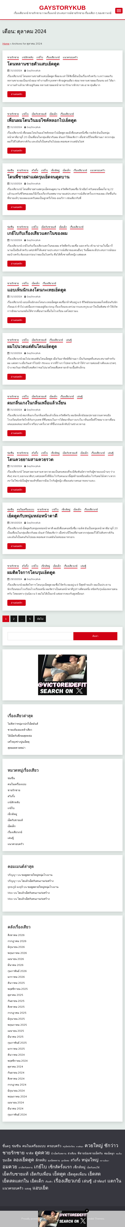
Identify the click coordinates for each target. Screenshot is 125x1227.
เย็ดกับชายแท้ (39, 113)
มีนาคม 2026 (15, 965)
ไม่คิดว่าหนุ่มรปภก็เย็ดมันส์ (23, 723)
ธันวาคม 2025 (16, 982)
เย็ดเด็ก (53, 113)
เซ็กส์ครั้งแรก (60, 1166)
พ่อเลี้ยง (119, 1154)
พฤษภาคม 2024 (17, 1096)
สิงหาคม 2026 (16, 935)
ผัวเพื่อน (72, 1153)
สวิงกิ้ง (35, 170)
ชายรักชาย (13, 57)
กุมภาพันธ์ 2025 (17, 1042)
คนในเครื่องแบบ (25, 509)
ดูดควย (42, 1152)
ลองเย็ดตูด (23, 1159)
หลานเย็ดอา (104, 1161)
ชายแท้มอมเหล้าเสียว (20, 729)
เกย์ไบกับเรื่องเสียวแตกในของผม (37, 233)
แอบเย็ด (40, 1188)
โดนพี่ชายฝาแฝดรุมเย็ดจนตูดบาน (38, 176)
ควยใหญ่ (94, 1145)
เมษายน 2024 (16, 1102)
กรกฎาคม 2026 (17, 941)
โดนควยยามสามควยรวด (30, 459)
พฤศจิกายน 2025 (18, 988)
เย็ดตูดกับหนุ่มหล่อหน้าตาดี (32, 515)
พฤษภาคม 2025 (17, 1024)
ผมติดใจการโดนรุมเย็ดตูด (31, 572)
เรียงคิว (48, 1181)
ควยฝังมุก (79, 1146)
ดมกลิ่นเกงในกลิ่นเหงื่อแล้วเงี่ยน (36, 402)
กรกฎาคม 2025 (17, 1012)
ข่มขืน (10, 170)
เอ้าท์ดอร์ (99, 1181)
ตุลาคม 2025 (15, 994)
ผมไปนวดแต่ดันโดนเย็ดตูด (32, 346)
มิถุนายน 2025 (16, 1018)
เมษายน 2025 (16, 1030)
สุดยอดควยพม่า (16, 747)
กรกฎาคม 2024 (17, 1084)
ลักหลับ (40, 1160)
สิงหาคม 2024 (16, 1078)
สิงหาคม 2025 (16, 1006)
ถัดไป (40, 618)
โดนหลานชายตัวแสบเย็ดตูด (33, 63)
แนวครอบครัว (70, 57)
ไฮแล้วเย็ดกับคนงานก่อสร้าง (37, 880)
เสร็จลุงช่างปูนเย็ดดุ (18, 741)
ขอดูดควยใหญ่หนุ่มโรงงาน (36, 874)
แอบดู (28, 1188)
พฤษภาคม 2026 (17, 953)
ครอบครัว (54, 1146)
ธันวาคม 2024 (16, 1054)
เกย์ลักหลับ (27, 57)
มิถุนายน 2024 (16, 1090)
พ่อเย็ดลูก (109, 1153)
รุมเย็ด (7, 1160)
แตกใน (114, 1181)
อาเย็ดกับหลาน (26, 1167)
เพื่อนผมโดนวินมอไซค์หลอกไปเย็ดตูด (41, 120)
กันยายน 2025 (16, 1000)
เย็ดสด (94, 1174)
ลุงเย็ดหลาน (54, 1160)
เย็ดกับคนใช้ (93, 1167)
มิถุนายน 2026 (16, 946)
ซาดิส (29, 1153)
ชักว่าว (111, 1145)
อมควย (9, 1166)
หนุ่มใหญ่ (90, 1159)
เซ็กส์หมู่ (55, 170)
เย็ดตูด (59, 1174)
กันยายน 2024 (16, 1072)
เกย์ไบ (39, 57)
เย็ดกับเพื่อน (40, 1173)
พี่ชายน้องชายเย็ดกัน (90, 1153)
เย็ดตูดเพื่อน (76, 1174)
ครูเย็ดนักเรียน (69, 1146)
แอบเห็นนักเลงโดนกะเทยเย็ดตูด (36, 289)
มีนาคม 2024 (15, 1108)
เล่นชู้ (69, 339)
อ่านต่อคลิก (16, 94)
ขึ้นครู (6, 1146)
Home (5, 43)
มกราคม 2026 (16, 976)
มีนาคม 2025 (15, 1036)
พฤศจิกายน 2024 (18, 1060)
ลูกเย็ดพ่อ (65, 1160)
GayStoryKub (62, 7)
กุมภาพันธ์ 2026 (17, 971)
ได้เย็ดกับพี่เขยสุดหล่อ (20, 735)
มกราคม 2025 (16, 1048)
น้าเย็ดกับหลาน (58, 1153)
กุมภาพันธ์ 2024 (17, 1114)
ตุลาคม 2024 (15, 1066)
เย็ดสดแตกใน (15, 1181)
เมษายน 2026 (16, 959)
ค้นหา (95, 636)
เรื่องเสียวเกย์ (53, 57)
